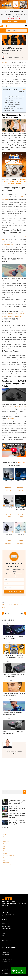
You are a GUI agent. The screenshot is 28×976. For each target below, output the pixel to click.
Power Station (6, 841)
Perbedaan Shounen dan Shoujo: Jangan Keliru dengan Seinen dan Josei (17, 808)
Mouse (5, 850)
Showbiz (5, 832)
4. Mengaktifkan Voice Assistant (13, 104)
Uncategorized (7, 865)
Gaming (5, 857)
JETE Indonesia (6, 62)
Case (4, 834)
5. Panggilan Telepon (10, 106)
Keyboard (5, 853)
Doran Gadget (10, 418)
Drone (4, 836)
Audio (4, 848)
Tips (4, 846)
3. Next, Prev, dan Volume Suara (13, 102)
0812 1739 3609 (10, 915)
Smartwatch (6, 862)
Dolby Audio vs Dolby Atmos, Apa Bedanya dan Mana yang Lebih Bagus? (17, 822)
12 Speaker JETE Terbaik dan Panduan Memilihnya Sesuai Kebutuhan (17, 815)
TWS (22, 57)
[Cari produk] (25, 31)
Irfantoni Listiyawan (13, 57)
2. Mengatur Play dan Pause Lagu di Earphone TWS (14, 99)
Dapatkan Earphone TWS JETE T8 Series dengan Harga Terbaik (13, 109)
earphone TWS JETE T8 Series (17, 406)
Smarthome (6, 843)
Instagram (7, 973)
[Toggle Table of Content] (23, 89)
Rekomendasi (6, 839)
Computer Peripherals (8, 855)
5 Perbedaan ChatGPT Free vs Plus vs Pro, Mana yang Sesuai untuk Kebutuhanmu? (17, 802)
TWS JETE (4, 604)
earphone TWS (8, 244)
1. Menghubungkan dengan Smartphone (15, 96)
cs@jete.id (7, 912)
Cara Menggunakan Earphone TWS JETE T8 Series (14, 93)
